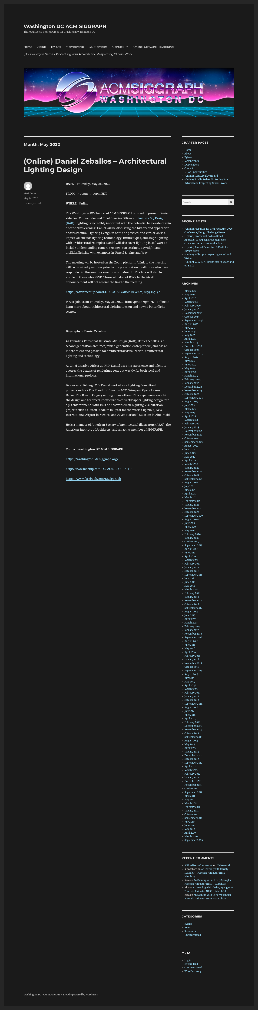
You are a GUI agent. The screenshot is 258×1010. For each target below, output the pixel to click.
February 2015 (192, 692)
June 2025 (190, 331)
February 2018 (192, 593)
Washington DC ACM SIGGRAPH (65, 26)
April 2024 (190, 372)
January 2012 (191, 777)
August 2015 (191, 674)
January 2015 (191, 696)
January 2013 (191, 751)
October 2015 (191, 666)
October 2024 (191, 349)
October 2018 (191, 571)
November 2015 (193, 663)
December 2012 (193, 755)
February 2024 (192, 379)
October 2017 (191, 604)
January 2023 (191, 427)
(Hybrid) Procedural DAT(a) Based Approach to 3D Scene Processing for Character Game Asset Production (205, 240)
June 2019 (190, 552)
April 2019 (190, 556)
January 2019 (191, 567)
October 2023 (191, 394)
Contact (118, 46)
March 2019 (191, 560)
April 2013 (190, 748)
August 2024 (191, 357)
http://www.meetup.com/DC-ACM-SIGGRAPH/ (99, 469)
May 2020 (189, 530)
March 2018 (191, 589)
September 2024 (193, 353)
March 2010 (191, 836)
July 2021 (189, 486)
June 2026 (190, 290)
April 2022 (190, 460)
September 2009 (193, 840)
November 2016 (193, 633)
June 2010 (189, 825)
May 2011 (189, 799)
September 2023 (193, 397)
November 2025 (193, 313)
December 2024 (193, 346)
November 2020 (193, 508)
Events (188, 923)
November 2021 (193, 471)
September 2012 (193, 762)
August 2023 (191, 401)
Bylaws (56, 46)
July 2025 (189, 327)
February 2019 (192, 563)
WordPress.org (192, 971)
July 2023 (189, 405)
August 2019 (191, 548)
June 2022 (190, 453)
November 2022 (193, 434)
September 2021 (193, 478)
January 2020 (191, 537)
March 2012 (191, 770)
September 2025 (193, 320)
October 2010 (191, 814)
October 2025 (191, 316)
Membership (75, 46)
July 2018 (189, 578)
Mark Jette (30, 193)
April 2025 (190, 338)
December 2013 (192, 725)
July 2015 (189, 677)
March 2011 (190, 803)
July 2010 (189, 821)
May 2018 (189, 585)
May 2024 (189, 368)
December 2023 (193, 386)
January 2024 (191, 383)
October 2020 (191, 512)
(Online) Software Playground (153, 46)
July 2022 (189, 449)
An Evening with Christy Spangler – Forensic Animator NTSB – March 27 (206, 873)
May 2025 (189, 335)
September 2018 (193, 574)
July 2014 (189, 711)
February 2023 (192, 423)
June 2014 (189, 714)
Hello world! (224, 865)
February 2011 (192, 807)
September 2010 (193, 818)
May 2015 (189, 681)
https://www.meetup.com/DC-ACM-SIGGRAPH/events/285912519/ (113, 292)
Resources (190, 931)
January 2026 (191, 309)
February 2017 (192, 626)
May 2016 (189, 648)
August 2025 (191, 324)
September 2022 (193, 442)
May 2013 (189, 744)
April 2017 (190, 619)
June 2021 (189, 490)
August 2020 (191, 519)
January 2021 (191, 504)
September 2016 (193, 637)
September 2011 (193, 792)
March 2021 (191, 497)
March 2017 (191, 622)
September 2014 (193, 703)
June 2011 (189, 795)
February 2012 (192, 773)
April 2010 (190, 832)
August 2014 (191, 707)
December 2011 (192, 781)
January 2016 (191, 659)
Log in (187, 960)
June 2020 (190, 526)
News (187, 927)
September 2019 (193, 545)
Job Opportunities (197, 172)
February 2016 (192, 655)
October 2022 (191, 438)
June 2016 (190, 644)
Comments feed (193, 967)
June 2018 (189, 582)
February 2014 (192, 722)
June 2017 (189, 615)
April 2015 (190, 685)
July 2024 (189, 360)
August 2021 (191, 482)
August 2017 (191, 611)
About (41, 46)
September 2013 (193, 736)
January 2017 (191, 630)
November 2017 (193, 600)
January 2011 (191, 810)
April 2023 (190, 416)
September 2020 (193, 515)
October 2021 (191, 475)
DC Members (98, 46)
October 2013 (191, 733)
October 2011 (191, 788)
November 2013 (193, 729)
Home (28, 46)
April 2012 (190, 766)
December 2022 (193, 431)
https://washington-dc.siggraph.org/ (92, 459)
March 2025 (191, 342)
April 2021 (190, 493)
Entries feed (191, 963)
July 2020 (189, 523)
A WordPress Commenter (198, 865)
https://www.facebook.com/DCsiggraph (93, 478)
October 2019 (191, 541)
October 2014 (191, 700)
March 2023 (191, 419)
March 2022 (191, 464)
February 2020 (192, 534)
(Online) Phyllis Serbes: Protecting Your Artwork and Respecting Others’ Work (78, 54)
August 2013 (191, 740)
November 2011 (192, 784)
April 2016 (190, 652)
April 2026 (190, 298)
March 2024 (191, 375)
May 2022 (189, 456)
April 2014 (190, 718)
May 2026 (190, 294)
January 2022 (191, 467)
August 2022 (191, 445)
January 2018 (191, 596)
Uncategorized (32, 203)
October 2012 (191, 759)
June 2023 (190, 408)
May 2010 (189, 829)
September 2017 (193, 607)
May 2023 (189, 412)
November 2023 (193, 390)
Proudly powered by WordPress (80, 994)
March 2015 (191, 689)
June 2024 (190, 364)
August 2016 (191, 641)
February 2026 (192, 305)
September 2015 (193, 670)
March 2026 (191, 302)
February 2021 (192, 501)
